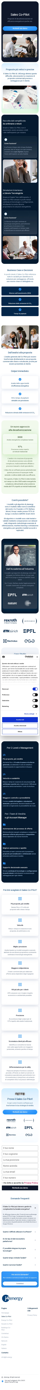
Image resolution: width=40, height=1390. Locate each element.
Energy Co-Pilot (6, 1320)
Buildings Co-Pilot (6, 1329)
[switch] (35, 694)
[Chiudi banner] (37, 657)
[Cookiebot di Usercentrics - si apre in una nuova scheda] (25, 657)
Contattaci (5, 1333)
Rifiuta (20, 731)
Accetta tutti (20, 719)
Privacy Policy (31, 1182)
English (3, 1345)
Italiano (4, 1348)
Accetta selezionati (20, 725)
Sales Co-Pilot (6, 1316)
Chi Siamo (4, 1337)
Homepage (5, 1313)
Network (4, 1341)
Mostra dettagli (29, 714)
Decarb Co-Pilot (6, 1324)
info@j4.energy (6, 1357)
